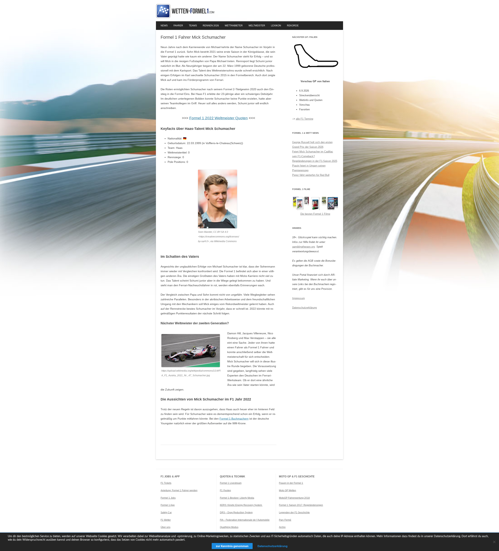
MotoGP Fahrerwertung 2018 (294, 498)
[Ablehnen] (494, 542)
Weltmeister (257, 25)
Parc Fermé (285, 520)
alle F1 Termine (304, 118)
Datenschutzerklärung (304, 307)
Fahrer (178, 25)
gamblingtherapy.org (303, 246)
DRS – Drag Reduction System (236, 512)
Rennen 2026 (211, 25)
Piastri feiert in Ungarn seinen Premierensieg (309, 168)
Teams (193, 25)
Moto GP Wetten (287, 490)
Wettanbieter (234, 25)
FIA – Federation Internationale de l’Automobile (245, 520)
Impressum (298, 298)
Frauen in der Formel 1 (291, 483)
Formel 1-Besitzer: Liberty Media (237, 498)
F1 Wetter (166, 520)
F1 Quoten (225, 490)
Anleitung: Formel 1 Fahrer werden (179, 490)
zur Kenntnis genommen (232, 546)
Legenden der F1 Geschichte (294, 512)
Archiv (282, 527)
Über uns (165, 527)
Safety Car (166, 512)
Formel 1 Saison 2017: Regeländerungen (301, 505)
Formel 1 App (168, 505)
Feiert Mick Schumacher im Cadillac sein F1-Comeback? (312, 154)
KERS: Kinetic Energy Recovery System (241, 505)
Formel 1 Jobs (168, 498)
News (164, 25)
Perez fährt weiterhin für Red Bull (310, 175)
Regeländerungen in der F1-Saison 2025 (314, 161)
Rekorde (293, 25)
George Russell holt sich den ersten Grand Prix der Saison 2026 (312, 144)
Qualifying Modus (229, 527)
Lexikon (276, 25)
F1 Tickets (166, 483)
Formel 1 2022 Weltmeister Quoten (218, 118)
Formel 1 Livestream (231, 483)
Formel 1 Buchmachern (234, 418)
